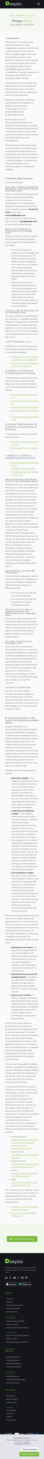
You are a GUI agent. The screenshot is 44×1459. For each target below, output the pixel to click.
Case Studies (10, 1396)
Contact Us (10, 1413)
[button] (38, 4)
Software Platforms (13, 1357)
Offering (9, 1302)
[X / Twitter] (18, 1278)
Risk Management (12, 1376)
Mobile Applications (13, 1360)
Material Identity (12, 1312)
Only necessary (30, 1449)
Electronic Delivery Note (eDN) (17, 1328)
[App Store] (11, 1284)
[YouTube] (14, 1277)
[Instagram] (22, 1278)
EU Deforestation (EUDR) (15, 1321)
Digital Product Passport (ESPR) (17, 1335)
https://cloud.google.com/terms (25, 407)
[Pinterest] (26, 1277)
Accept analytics (29, 1454)
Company (9, 1407)
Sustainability (11, 1332)
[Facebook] (10, 1277)
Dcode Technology (13, 1308)
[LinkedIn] (6, 1277)
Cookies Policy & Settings (22, 1443)
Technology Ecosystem (14, 1305)
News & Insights (11, 1399)
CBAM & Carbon (11, 1339)
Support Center (11, 1402)
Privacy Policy (11, 1420)
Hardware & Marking (13, 1363)
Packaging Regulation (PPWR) (17, 1342)
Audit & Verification (13, 1383)
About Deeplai (11, 1410)
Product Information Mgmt (16, 1379)
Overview (9, 1299)
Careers (9, 1417)
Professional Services (13, 1367)
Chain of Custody (12, 1324)
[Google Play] (25, 1284)
